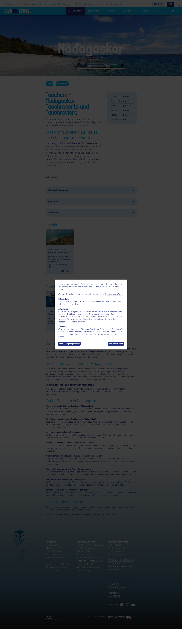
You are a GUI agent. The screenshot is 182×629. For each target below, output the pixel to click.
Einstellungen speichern (69, 344)
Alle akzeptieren (116, 344)
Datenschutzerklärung (114, 294)
